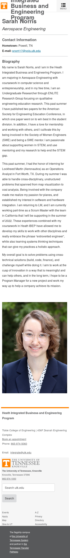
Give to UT (7, 524)
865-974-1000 (9, 478)
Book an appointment (14, 439)
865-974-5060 (19, 443)
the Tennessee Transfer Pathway (19, 547)
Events (5, 512)
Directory (39, 520)
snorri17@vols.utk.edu (26, 51)
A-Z (36, 512)
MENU (65, 6)
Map (4, 520)
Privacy (38, 516)
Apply (5, 516)
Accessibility (41, 524)
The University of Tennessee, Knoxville (4, 5)
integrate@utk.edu (20, 452)
